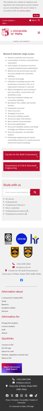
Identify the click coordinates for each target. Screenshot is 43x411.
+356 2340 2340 (23, 379)
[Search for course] (35, 192)
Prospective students (10, 323)
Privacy (8, 400)
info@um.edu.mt (23, 382)
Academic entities (8, 307)
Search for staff (8, 351)
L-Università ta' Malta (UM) (12, 297)
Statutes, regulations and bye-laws (15, 354)
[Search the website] (39, 20)
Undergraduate (11, 202)
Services (5, 311)
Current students (8, 20)
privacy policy (25, 10)
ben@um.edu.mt (23, 267)
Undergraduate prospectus (16, 211)
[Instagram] (21, 395)
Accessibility (24, 400)
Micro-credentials (12, 208)
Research (5, 304)
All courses (10, 199)
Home (15, 41)
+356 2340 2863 (23, 263)
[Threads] (26, 395)
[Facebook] (21, 280)
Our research (24, 41)
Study (4, 301)
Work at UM (6, 358)
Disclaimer (15, 400)
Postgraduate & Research (15, 205)
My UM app (6, 348)
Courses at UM (7, 344)
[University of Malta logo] (14, 33)
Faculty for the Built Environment (21, 154)
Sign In (34, 20)
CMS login (30, 406)
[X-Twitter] (12, 395)
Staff (4, 23)
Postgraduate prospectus (15, 214)
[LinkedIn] (17, 395)
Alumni (4, 333)
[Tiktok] (36, 395)
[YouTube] (31, 395)
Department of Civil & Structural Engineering (20, 166)
